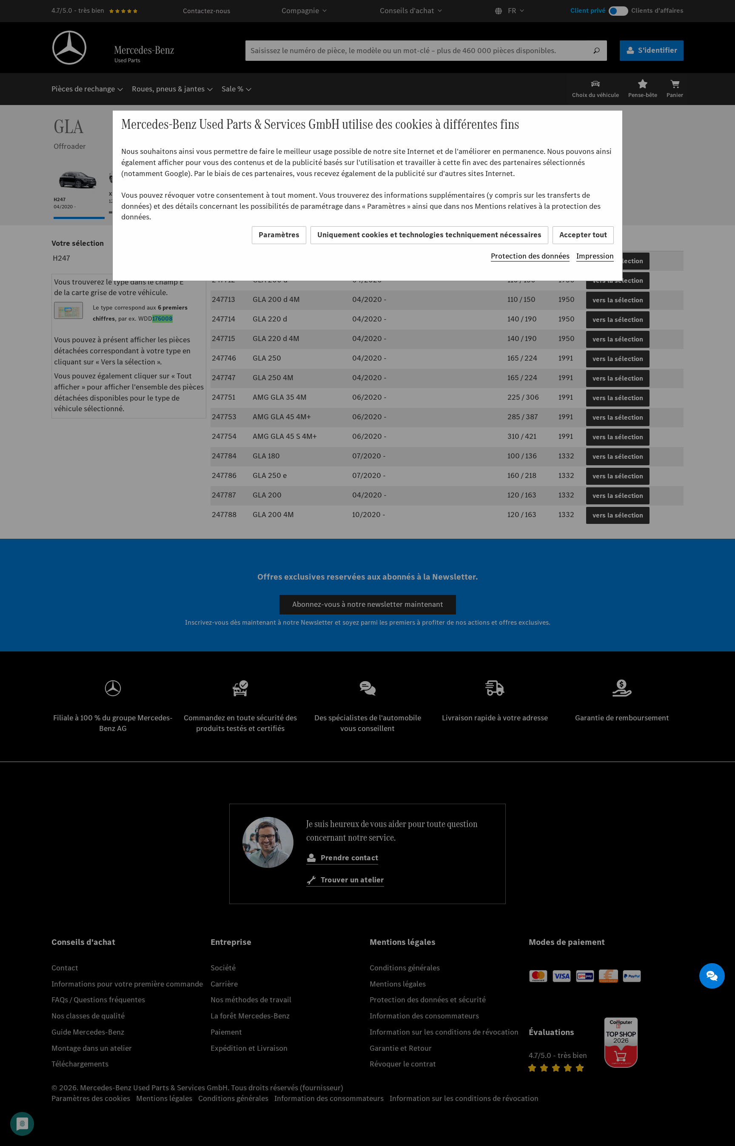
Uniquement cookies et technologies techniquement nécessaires (429, 235)
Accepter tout (583, 235)
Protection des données (530, 256)
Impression (595, 256)
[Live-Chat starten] (712, 976)
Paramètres (279, 235)
